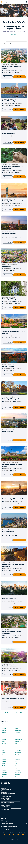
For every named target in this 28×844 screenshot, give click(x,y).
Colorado (4, 734)
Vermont (17, 765)
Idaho (3, 748)
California (4, 732)
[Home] (4, 2)
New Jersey (17, 732)
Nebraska (17, 726)
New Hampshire (18, 730)
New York (17, 737)
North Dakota (18, 741)
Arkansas (4, 730)
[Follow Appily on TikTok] (18, 834)
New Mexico (17, 734)
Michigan (4, 770)
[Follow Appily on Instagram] (4, 834)
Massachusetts (5, 767)
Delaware (4, 739)
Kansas (3, 756)
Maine (3, 763)
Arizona (4, 728)
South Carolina (18, 754)
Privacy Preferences (5, 809)
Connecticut (5, 737)
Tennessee (17, 759)
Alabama (4, 723)
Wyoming (17, 776)
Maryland (4, 765)
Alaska (3, 726)
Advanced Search (23, 39)
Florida (3, 741)
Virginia (16, 767)
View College (7, 76)
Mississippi (4, 774)
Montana (17, 723)
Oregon (16, 748)
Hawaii (3, 745)
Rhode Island (18, 752)
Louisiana (4, 761)
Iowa (3, 754)
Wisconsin (17, 774)
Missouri (4, 776)
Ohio (16, 743)
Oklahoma (17, 745)
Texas (16, 761)
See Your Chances (19, 76)
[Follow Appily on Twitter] (9, 834)
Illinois (3, 750)
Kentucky (4, 759)
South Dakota (18, 756)
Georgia (4, 743)
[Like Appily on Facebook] (13, 834)
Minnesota (4, 772)
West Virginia (18, 772)
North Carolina (18, 739)
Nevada (16, 728)
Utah (16, 763)
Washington (17, 770)
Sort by (3, 43)
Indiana (3, 752)
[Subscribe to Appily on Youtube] (23, 834)
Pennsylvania (18, 750)
